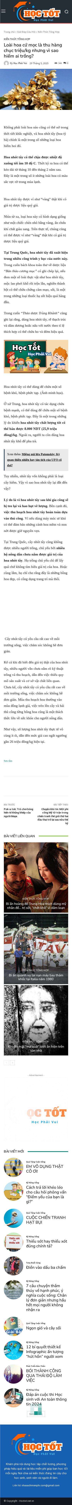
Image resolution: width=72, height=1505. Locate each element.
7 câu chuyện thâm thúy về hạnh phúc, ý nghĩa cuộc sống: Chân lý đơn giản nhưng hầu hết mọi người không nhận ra (46, 1297)
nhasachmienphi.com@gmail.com (41, 1485)
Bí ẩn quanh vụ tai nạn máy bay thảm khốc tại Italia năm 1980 (36, 977)
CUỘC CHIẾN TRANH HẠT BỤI (46, 1220)
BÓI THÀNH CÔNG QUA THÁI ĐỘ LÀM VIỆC (44, 1375)
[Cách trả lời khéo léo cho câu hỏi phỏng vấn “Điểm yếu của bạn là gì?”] (13, 1191)
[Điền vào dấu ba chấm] (13, 1266)
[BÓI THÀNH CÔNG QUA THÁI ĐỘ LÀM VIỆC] (13, 1374)
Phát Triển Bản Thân (35, 1366)
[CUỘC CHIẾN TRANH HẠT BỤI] (13, 1218)
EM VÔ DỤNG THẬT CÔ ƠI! (44, 1169)
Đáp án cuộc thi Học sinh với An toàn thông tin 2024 (46, 1399)
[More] (55, 786)
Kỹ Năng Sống (32, 1183)
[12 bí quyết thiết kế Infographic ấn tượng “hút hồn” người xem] (13, 1350)
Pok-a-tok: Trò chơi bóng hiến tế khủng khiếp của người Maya (18, 813)
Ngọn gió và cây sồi (43, 1328)
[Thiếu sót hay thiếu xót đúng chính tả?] (13, 1242)
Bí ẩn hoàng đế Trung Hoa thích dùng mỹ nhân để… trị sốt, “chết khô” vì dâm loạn (36, 906)
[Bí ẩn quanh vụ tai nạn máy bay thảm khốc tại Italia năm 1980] (36, 949)
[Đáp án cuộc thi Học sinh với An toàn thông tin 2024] (13, 1398)
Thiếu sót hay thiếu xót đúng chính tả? (46, 1244)
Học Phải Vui (20, 63)
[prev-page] (6, 1062)
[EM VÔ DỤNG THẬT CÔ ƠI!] (13, 1167)
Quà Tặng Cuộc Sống (35, 1162)
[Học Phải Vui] (7, 63)
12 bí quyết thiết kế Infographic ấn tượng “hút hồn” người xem (44, 1351)
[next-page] (12, 1062)
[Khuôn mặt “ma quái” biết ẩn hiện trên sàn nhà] (36, 1020)
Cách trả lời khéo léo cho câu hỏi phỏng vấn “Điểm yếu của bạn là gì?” (46, 1194)
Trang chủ (9, 31)
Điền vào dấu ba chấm (46, 1267)
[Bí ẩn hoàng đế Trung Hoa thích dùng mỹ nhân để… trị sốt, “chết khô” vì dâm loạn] (36, 877)
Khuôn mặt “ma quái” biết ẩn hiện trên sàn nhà (36, 1048)
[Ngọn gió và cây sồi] (13, 1326)
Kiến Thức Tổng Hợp (48, 31)
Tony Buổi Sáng (33, 1263)
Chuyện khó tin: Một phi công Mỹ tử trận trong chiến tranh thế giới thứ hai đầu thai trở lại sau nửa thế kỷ (52, 816)
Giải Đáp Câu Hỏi (26, 31)
